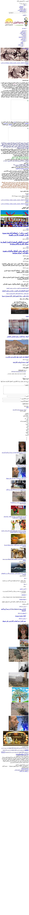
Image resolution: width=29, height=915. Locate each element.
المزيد (21, 46)
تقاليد (22, 42)
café (2, 748)
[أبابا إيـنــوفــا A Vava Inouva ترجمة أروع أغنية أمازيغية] (22, 451)
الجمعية (24, 35)
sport (12, 752)
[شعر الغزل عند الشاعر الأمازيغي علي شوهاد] (19, 477)
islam (5, 750)
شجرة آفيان (23, 31)
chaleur (6, 748)
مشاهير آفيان (23, 33)
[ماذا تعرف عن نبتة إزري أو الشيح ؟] (19, 501)
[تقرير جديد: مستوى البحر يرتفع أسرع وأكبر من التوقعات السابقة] (18, 572)
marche (9, 750)
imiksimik (24, 594)
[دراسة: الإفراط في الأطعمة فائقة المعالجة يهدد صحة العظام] (18, 557)
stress (17, 752)
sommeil (8, 752)
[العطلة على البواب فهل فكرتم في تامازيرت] (16, 354)
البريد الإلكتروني (24, 398)
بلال (25, 578)
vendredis (22, 754)
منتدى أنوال (23, 39)
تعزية (27, 316)
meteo (14, 750)
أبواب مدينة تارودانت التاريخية (20, 362)
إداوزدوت (24, 38)
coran (11, 748)
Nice (25, 584)
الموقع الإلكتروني (24, 401)
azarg (27, 194)
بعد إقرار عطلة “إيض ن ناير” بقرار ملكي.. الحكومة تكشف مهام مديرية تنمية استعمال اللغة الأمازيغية (14, 224)
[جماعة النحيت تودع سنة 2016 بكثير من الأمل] (18, 488)
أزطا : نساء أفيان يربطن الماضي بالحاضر (17, 336)
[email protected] (24, 768)
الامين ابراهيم (23, 588)
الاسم (26, 396)
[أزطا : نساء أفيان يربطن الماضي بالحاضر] (18, 334)
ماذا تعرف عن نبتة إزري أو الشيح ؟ (18, 502)
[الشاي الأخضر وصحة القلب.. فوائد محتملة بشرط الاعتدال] (18, 543)
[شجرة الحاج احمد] (20, 701)
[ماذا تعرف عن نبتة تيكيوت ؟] (18, 661)
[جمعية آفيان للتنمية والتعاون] (16, 25)
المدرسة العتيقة (22, 37)
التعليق (26, 385)
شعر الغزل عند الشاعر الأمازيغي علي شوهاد (16, 478)
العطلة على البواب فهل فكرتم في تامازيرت (17, 357)
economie (25, 748)
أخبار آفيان (23, 34)
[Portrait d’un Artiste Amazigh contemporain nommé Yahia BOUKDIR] (24, 646)
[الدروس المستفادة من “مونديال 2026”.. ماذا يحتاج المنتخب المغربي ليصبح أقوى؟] (18, 515)
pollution (22, 750)
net (18, 750)
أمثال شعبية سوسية (21, 465)
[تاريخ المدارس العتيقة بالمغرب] (15, 745)
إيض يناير (25, 215)
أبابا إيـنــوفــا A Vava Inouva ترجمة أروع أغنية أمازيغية (14, 452)
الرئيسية (24, 30)
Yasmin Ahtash (22, 599)
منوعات (24, 40)
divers (16, 748)
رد (25, 376)
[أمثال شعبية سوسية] (21, 464)
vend (21, 752)
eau (20, 748)
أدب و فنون (20, 44)
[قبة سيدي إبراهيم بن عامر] (18, 686)
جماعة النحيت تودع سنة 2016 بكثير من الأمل (16, 489)
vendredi (26, 752)
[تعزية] (19, 313)
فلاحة (22, 43)
